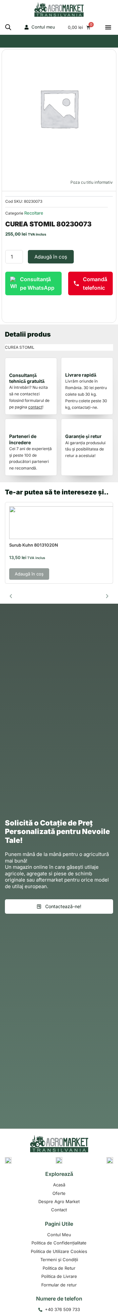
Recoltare (33, 213)
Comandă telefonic (95, 283)
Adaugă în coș (50, 257)
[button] (108, 27)
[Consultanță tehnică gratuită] (15, 366)
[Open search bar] (8, 27)
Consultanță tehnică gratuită (27, 378)
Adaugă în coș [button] (29, 573)
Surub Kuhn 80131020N (33, 545)
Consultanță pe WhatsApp (37, 283)
